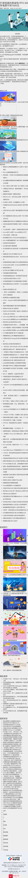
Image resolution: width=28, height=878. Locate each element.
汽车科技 (5, 850)
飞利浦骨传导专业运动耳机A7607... (13, 733)
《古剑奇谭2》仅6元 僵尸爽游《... (12, 787)
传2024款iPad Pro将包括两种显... (12, 726)
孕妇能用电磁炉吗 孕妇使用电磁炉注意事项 (15, 281)
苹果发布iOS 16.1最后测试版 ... (11, 755)
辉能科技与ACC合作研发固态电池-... (13, 790)
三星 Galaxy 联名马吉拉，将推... (12, 799)
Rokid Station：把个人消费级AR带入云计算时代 (15, 694)
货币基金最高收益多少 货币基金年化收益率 (15, 276)
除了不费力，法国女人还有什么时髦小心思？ (15, 401)
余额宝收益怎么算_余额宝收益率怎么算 (14, 360)
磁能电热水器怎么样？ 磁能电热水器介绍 (14, 349)
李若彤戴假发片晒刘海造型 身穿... (12, 735)
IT (3, 818)
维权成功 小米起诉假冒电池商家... (12, 767)
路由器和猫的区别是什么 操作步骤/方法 (14, 507)
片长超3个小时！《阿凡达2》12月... (13, 732)
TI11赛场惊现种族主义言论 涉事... (12, 794)
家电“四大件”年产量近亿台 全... (11, 723)
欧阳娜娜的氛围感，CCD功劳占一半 (13, 428)
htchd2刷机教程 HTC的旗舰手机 (12, 485)
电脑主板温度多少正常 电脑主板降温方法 (14, 518)
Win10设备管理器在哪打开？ (11, 172)
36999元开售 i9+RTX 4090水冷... (12, 765)
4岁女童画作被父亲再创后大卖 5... (12, 749)
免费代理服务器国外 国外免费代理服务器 (14, 306)
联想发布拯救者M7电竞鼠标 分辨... (12, 744)
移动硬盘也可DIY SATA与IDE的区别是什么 (15, 238)
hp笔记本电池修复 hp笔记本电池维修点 (14, 515)
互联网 (5, 814)
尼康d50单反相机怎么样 (9, 289)
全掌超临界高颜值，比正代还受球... (13, 751)
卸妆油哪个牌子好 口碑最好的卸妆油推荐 (14, 366)
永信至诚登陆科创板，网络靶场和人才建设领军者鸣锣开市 (15, 683)
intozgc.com (10, 866)
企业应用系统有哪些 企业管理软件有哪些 (14, 363)
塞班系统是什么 (7, 267)
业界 (4, 811)
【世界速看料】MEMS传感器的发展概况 (14, 591)
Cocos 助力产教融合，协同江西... (12, 772)
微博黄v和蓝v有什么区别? (10, 521)
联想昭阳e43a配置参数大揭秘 (11, 297)
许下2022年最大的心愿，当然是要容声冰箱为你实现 (15, 711)
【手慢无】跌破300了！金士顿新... (12, 741)
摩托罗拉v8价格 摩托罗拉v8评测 (12, 322)
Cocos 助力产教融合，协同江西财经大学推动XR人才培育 (15, 690)
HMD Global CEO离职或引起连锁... (13, 803)
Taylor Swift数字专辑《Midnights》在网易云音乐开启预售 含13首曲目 (15, 687)
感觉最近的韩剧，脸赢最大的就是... (13, 739)
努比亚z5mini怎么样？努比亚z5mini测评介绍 (15, 491)
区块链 (5, 825)
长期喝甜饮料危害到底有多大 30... (12, 757)
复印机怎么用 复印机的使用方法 (12, 344)
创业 (4, 828)
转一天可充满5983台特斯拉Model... (13, 769)
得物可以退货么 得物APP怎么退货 (12, 480)
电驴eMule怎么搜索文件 (9, 494)
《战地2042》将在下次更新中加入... (13, 760)
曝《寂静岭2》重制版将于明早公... (12, 746)
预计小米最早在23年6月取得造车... (12, 783)
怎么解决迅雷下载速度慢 (10, 246)
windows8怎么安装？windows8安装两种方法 (15, 265)
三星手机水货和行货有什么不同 (12, 278)
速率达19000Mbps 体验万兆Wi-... (12, 780)
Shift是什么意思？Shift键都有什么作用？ (14, 202)
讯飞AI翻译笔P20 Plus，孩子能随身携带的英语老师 (15, 708)
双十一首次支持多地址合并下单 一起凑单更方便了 (15, 701)
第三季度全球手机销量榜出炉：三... (13, 774)
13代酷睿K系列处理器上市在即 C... (12, 806)
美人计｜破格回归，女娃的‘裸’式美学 (13, 374)
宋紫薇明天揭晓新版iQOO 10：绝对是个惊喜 (15, 355)
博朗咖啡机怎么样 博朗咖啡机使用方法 (14, 336)
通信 (4, 821)
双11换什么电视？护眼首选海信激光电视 (11, 115)
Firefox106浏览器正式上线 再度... (12, 805)
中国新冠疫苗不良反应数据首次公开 (13, 376)
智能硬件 (5, 836)
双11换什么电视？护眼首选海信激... (13, 785)
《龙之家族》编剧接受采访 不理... (12, 764)
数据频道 (5, 839)
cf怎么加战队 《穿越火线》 (10, 235)
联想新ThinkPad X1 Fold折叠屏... (12, 730)
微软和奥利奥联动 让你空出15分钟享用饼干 (15, 504)
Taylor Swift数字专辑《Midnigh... (12, 758)
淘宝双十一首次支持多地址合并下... (13, 792)
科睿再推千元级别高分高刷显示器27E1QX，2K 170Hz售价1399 (15, 704)
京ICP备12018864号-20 (14, 869)
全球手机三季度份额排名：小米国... (13, 771)
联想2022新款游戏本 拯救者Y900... (13, 742)
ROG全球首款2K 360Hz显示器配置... (13, 797)
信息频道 (5, 846)
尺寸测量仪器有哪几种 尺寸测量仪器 (13, 333)
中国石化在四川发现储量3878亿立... (13, 728)
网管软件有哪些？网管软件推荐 (12, 194)
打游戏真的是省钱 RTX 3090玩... (12, 725)
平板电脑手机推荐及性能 (10, 273)
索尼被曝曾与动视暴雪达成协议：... (13, 721)
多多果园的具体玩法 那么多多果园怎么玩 (14, 513)
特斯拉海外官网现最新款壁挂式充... (13, 801)
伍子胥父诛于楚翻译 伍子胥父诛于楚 (13, 270)
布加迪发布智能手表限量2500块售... (13, 737)
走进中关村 (16, 866)
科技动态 (5, 843)
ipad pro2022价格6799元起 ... (11, 789)
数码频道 (5, 832)
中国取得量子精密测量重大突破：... (13, 762)
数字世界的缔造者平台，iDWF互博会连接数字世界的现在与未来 (15, 697)
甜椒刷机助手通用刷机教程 (10, 483)
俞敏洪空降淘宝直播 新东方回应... (12, 796)
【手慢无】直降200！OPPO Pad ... (13, 748)
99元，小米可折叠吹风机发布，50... (13, 753)
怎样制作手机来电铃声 (9, 243)
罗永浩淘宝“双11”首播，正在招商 (12, 420)
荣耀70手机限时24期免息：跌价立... (13, 781)
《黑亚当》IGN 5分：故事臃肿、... (12, 776)
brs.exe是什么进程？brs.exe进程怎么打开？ (15, 232)
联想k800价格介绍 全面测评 (11, 308)
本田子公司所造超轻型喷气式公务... (13, 808)
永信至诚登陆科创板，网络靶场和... (13, 778)
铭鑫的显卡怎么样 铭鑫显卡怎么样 (12, 254)
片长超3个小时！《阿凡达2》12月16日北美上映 (15, 680)
